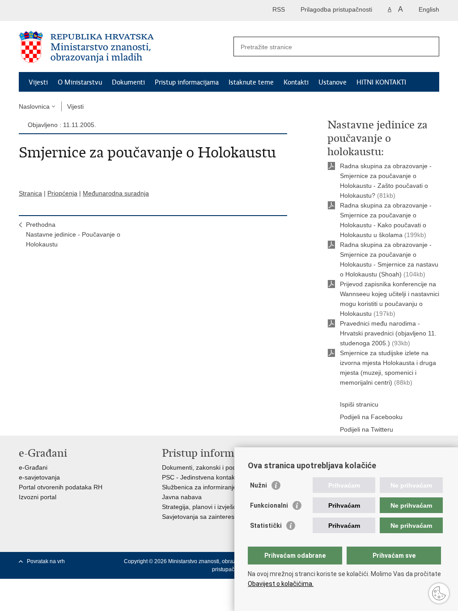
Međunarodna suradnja (116, 193)
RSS (278, 9)
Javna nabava (182, 497)
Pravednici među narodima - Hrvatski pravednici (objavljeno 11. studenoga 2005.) (388, 333)
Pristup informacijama (187, 82)
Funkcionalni (269, 505)
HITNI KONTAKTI (381, 82)
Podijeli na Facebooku (371, 416)
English (429, 9)
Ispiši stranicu (359, 404)
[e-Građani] (57, 10)
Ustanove (332, 82)
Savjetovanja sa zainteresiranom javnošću (221, 516)
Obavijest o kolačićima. (281, 583)
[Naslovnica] (124, 47)
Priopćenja (62, 193)
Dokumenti (128, 82)
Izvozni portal (37, 497)
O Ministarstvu (80, 82)
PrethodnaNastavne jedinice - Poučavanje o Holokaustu (73, 234)
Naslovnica (34, 106)
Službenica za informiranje (199, 487)
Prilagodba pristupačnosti (336, 9)
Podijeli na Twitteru (366, 429)
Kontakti (296, 82)
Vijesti (38, 82)
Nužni (258, 485)
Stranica (30, 193)
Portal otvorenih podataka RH (60, 487)
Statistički (266, 525)
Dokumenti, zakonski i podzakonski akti (217, 467)
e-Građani (33, 467)
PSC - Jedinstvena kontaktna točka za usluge (226, 477)
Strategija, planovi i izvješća (201, 506)
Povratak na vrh (46, 561)
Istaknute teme (251, 82)
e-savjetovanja (39, 477)
